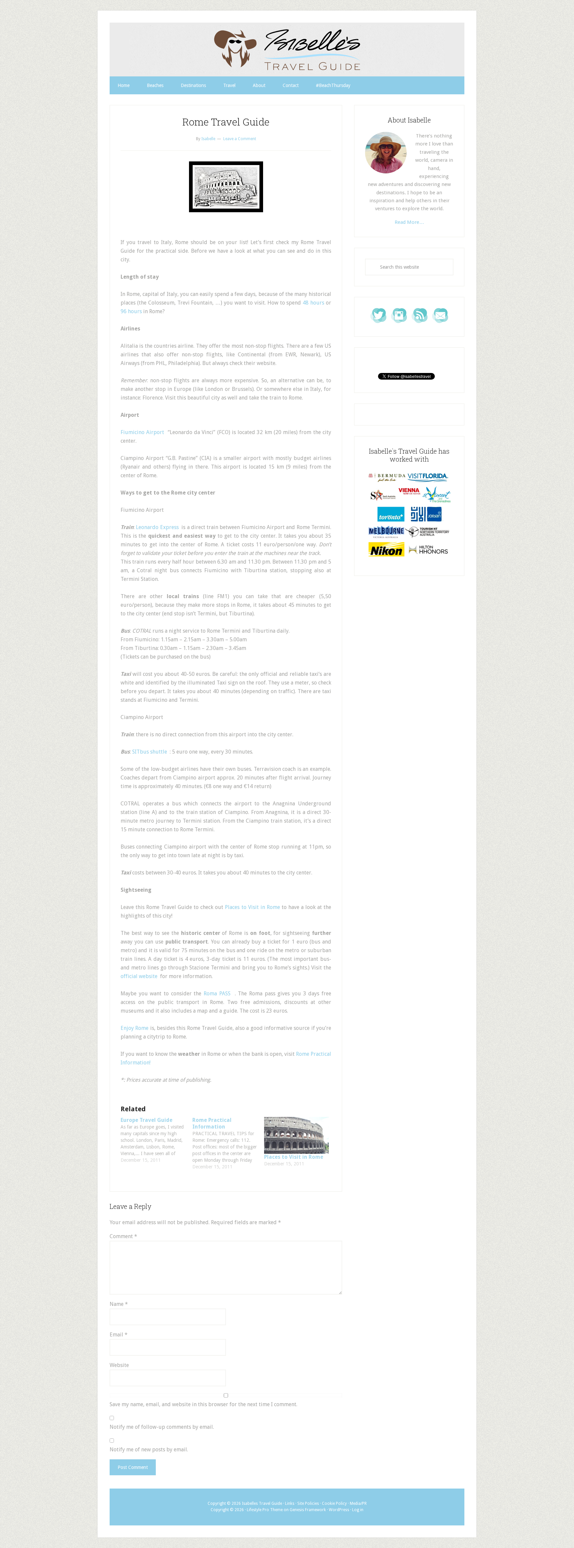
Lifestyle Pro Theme (265, 1509)
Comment (123, 1236)
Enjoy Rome (134, 1028)
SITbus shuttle (149, 752)
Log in (357, 1509)
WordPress (339, 1509)
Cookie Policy (334, 1503)
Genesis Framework (308, 1509)
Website (119, 1365)
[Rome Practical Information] (228, 1143)
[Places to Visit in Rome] (296, 1135)
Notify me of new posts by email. (149, 1449)
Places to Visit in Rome (252, 907)
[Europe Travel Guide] (156, 1140)
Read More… (409, 222)
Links (289, 1503)
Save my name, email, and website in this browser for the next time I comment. (203, 1404)
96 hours (131, 311)
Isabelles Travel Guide (287, 49)
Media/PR (358, 1503)
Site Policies (308, 1503)
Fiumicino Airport (142, 432)
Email (119, 1334)
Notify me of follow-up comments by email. (162, 1427)
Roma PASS (217, 993)
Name (119, 1304)
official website (139, 976)
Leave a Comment (239, 139)
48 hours (313, 303)
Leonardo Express (157, 527)
